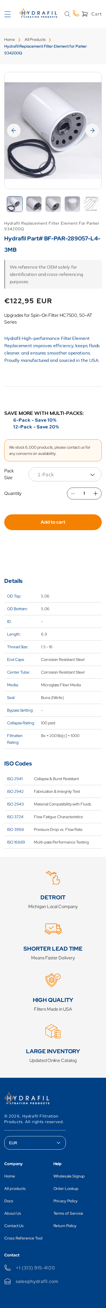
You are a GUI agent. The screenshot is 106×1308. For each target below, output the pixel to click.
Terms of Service (68, 1213)
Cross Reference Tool (23, 1238)
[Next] (92, 130)
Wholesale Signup (69, 1176)
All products (15, 1188)
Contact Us (14, 1225)
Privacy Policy (65, 1200)
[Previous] (14, 130)
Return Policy (65, 1225)
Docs (8, 1200)
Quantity (12, 493)
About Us (12, 1213)
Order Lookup (66, 1188)
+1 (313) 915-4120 (35, 1268)
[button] (67, 14)
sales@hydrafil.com (37, 1281)
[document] (53, 130)
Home (9, 39)
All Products (35, 39)
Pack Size (9, 474)
